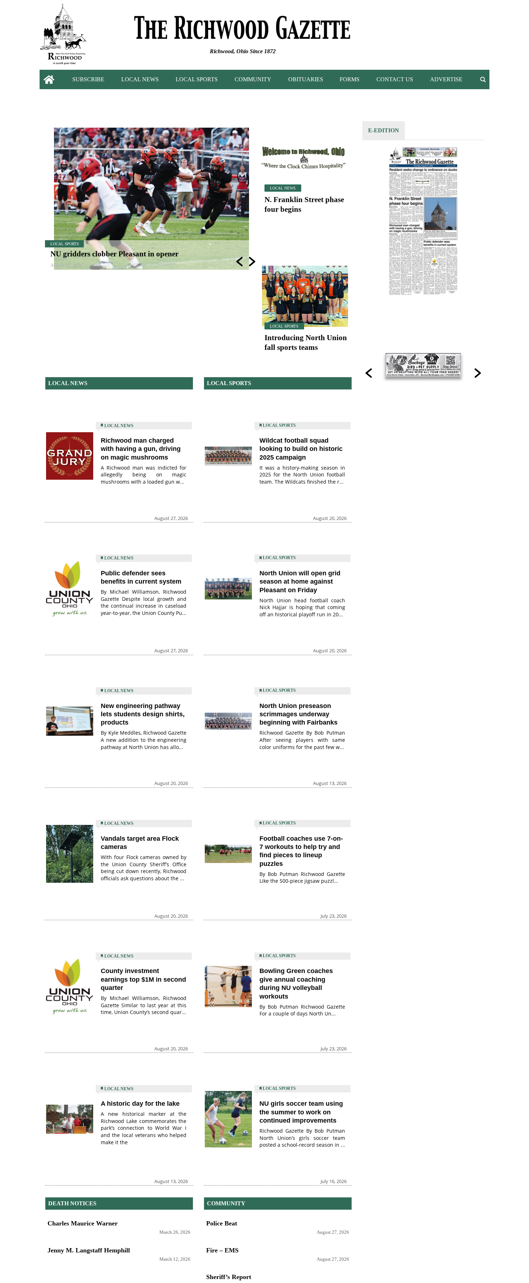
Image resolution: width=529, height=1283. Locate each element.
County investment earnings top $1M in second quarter (143, 979)
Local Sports (197, 79)
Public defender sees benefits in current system (141, 577)
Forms (350, 79)
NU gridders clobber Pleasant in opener (114, 254)
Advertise (446, 79)
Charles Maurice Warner (83, 1223)
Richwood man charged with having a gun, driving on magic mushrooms (141, 449)
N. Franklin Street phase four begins (304, 204)
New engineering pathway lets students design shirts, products (143, 714)
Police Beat (221, 1223)
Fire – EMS (222, 1250)
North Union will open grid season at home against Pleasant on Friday (299, 582)
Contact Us (394, 79)
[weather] (444, 36)
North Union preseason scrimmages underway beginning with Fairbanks (298, 714)
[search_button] (482, 79)
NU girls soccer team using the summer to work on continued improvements (301, 1112)
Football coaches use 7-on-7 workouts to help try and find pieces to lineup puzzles (301, 851)
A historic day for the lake (140, 1103)
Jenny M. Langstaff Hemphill (89, 1250)
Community (253, 79)
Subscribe (88, 79)
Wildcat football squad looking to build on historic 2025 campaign (301, 449)
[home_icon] (49, 80)
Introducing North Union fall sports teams (305, 342)
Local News (140, 79)
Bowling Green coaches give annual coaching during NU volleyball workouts (296, 983)
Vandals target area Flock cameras (140, 842)
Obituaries (305, 79)
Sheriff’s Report (228, 1276)
